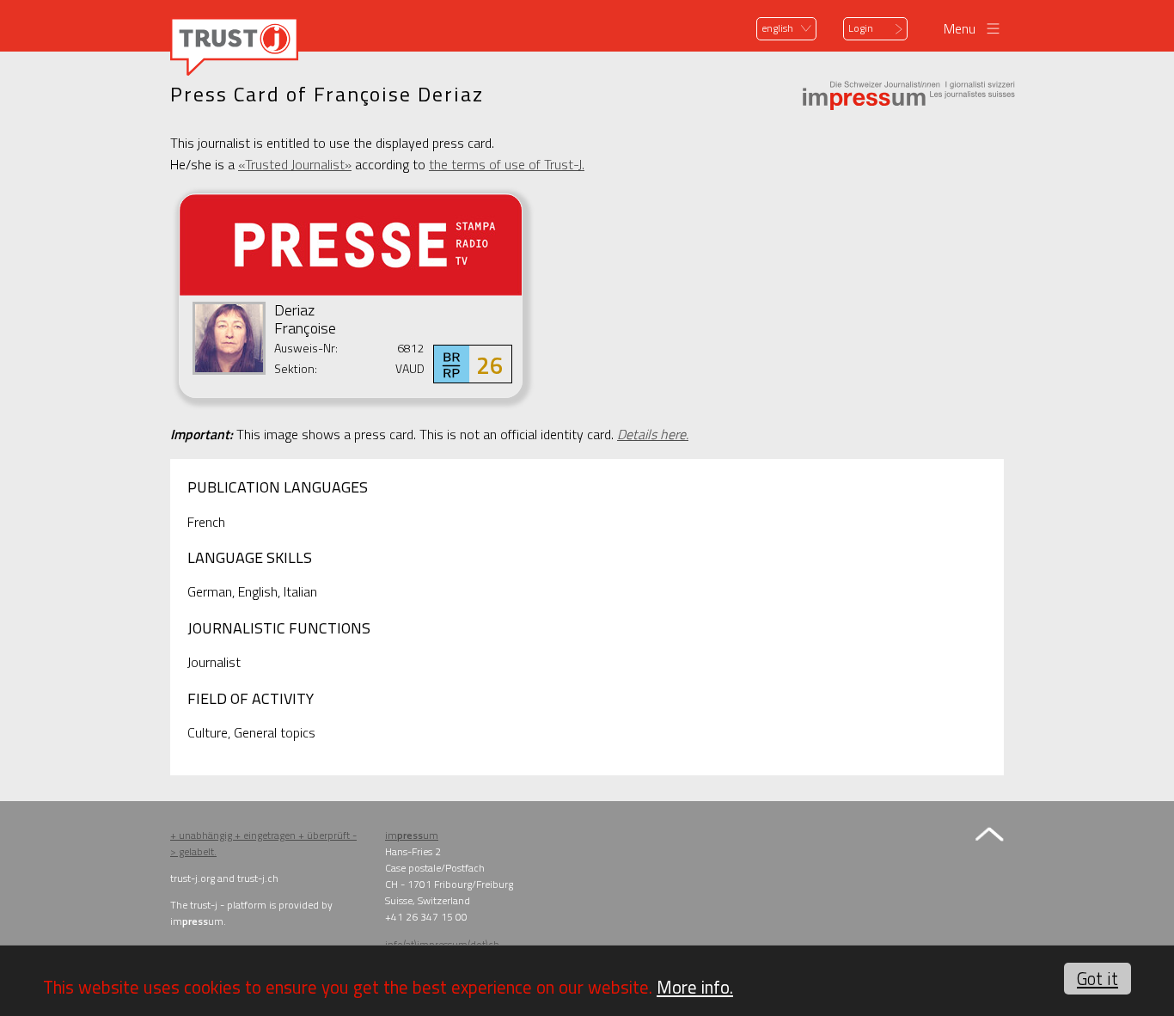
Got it (1097, 978)
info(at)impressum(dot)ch (442, 944)
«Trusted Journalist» (295, 164)
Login (860, 28)
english (777, 28)
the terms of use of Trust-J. (506, 164)
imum (411, 835)
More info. (695, 987)
